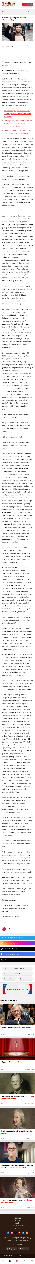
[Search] (10, 1261)
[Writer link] (24, 1261)
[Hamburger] (3, 1261)
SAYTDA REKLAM (18, 1225)
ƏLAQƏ (17, 1220)
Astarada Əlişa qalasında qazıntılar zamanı (17, 114)
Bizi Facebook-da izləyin (12, 954)
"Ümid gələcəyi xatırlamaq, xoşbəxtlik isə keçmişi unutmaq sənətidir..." (18, 124)
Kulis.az (10, 929)
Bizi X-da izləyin (9, 960)
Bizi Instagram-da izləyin (12, 943)
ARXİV (17, 1223)
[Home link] (17, 1261)
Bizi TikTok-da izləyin (11, 949)
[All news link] (32, 1261)
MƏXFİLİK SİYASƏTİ (17, 1228)
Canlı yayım (27, 4)
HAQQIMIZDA (17, 1218)
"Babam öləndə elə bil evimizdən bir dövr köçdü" (17, 132)
